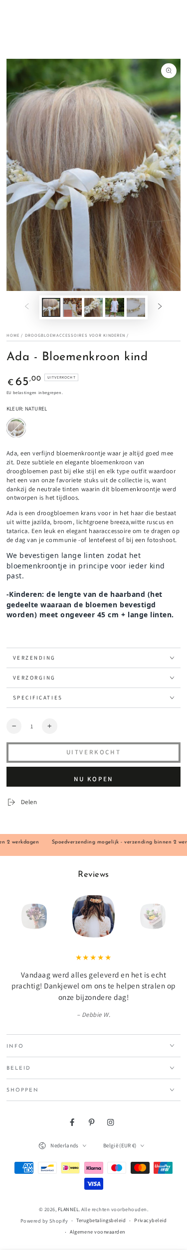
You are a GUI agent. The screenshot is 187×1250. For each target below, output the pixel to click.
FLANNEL (68, 1209)
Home (12, 335)
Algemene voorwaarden (97, 1232)
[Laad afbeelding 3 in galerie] (93, 307)
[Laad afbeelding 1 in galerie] (51, 307)
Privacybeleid (150, 1220)
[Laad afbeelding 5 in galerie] (136, 307)
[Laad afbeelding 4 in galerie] (114, 307)
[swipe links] (26, 307)
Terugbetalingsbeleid (101, 1220)
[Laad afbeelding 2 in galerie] (72, 307)
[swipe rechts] (160, 307)
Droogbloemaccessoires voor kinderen (75, 335)
